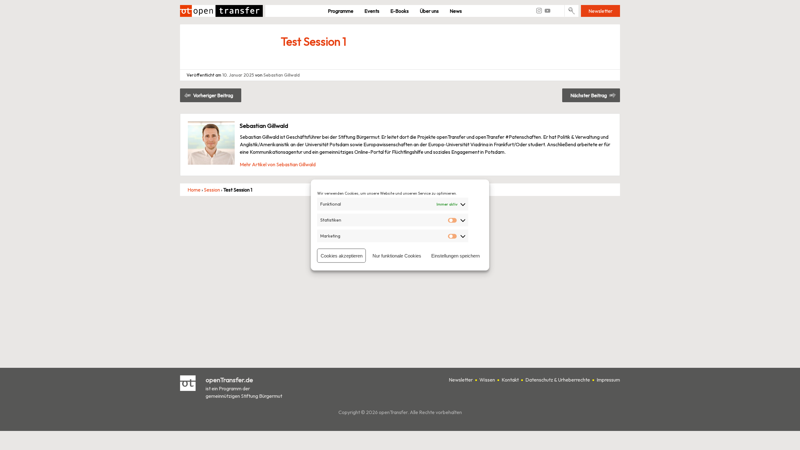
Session (212, 190)
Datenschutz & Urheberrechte (557, 380)
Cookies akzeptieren (341, 255)
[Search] (571, 11)
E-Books (399, 11)
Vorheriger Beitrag (213, 95)
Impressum (608, 380)
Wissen (487, 380)
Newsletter (600, 11)
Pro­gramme (340, 11)
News (456, 11)
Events (371, 11)
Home (194, 190)
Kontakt (510, 380)
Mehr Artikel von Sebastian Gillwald (278, 164)
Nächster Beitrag (588, 95)
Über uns (429, 11)
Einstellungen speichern (455, 255)
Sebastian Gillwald (281, 75)
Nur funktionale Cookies (396, 255)
